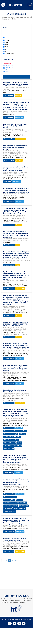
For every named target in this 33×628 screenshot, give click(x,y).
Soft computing (8, 503)
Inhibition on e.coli (9, 448)
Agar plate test (18, 445)
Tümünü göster (7, 63)
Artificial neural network (10, 497)
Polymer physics (23, 505)
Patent (7, 40)
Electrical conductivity (19, 508)
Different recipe (8, 445)
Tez (6, 49)
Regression (19, 500)
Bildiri (6, 51)
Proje (6, 42)
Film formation (8, 508)
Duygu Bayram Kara (9, 494)
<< (3, 560)
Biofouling (22, 434)
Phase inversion (8, 431)
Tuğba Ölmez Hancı (9, 139)
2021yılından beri (8, 69)
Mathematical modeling (20, 503)
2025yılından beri (8, 67)
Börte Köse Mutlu (8, 428)
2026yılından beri (8, 65)
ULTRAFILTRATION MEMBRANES (12, 437)
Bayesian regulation (9, 500)
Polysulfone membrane (20, 431)
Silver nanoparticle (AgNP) (11, 434)
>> (16, 560)
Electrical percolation (9, 511)
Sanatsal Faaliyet (9, 53)
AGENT (20, 442)
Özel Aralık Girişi (7, 71)
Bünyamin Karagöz (9, 201)
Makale (7, 38)
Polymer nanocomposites (10, 505)
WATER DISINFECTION (10, 442)
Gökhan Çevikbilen (9, 403)
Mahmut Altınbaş (8, 472)
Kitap (6, 44)
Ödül (6, 47)
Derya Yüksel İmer (8, 95)
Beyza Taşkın (7, 181)
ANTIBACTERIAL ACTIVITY (11, 440)
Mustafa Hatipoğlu (9, 551)
